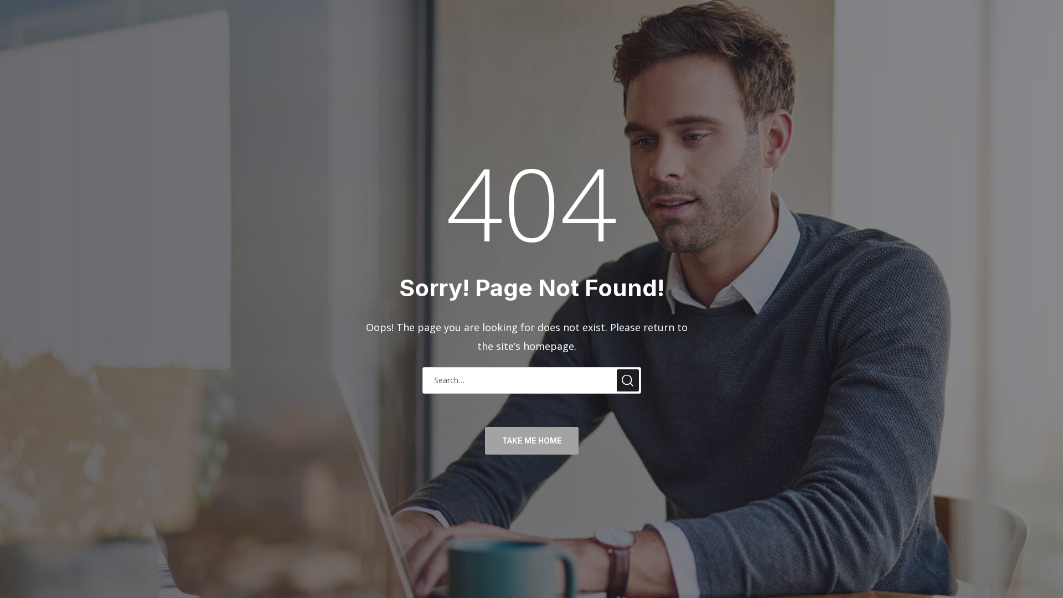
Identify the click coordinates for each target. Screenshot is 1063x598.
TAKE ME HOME (531, 440)
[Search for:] (531, 379)
